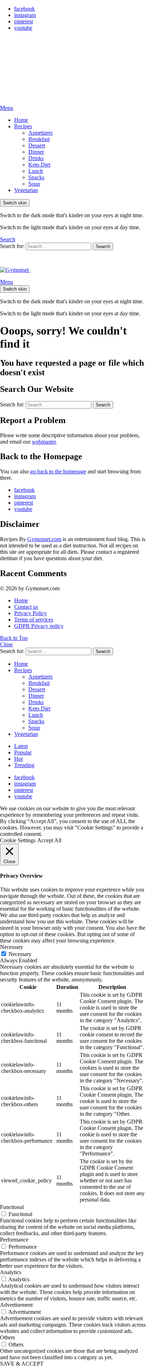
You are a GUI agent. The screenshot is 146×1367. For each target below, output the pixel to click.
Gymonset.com (44, 539)
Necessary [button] (11, 947)
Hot (18, 759)
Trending (24, 765)
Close (6, 644)
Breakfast (39, 139)
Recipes (23, 126)
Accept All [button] (49, 840)
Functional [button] (12, 1207)
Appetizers (40, 133)
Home (21, 120)
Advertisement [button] (16, 1305)
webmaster (44, 442)
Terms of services (33, 620)
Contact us (26, 607)
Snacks (36, 177)
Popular (23, 752)
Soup (34, 184)
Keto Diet (39, 165)
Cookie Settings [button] (17, 840)
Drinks (36, 158)
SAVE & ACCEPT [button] (22, 1364)
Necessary (20, 954)
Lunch (35, 171)
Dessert (36, 145)
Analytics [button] (10, 1272)
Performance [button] (14, 1240)
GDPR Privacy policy (38, 626)
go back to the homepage (58, 471)
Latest (21, 746)
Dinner (36, 152)
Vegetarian (26, 190)
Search (103, 246)
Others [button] (7, 1337)
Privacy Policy (30, 613)
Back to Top (14, 638)
